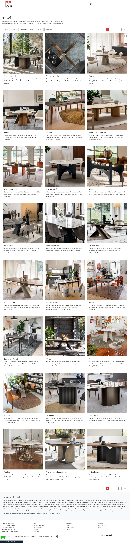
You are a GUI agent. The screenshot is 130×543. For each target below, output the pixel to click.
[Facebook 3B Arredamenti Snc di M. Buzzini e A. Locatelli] (51, 536)
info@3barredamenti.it (12, 532)
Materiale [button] (24, 29)
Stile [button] (31, 29)
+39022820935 (9, 527)
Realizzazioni (68, 4)
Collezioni (56, 4)
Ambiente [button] (14, 29)
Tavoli (18, 13)
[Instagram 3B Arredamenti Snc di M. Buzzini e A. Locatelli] (56, 536)
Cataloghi (100, 523)
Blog (77, 4)
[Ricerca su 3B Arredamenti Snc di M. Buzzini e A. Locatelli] (91, 4)
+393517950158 (10, 529)
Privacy (3, 542)
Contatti (84, 4)
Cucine (36, 523)
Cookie (8, 542)
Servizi (68, 525)
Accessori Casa (38, 527)
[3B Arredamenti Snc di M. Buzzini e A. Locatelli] (8, 4)
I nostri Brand (70, 527)
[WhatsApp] (3, 537)
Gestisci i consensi (17, 542)
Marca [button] (6, 29)
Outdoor (36, 532)
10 (125, 30)
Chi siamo (69, 523)
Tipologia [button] (39, 29)
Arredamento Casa (11, 13)
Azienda (47, 4)
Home (3, 13)
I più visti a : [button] (49, 29)
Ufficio (36, 529)
